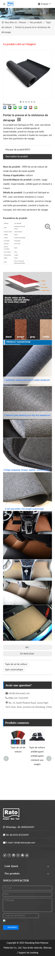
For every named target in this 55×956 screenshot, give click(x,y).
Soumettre (12, 927)
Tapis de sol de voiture (16, 664)
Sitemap (47, 948)
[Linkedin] (13, 855)
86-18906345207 (26, 827)
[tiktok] (4, 855)
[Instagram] (22, 855)
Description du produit (17, 156)
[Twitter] (18, 855)
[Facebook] (9, 855)
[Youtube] (27, 855)
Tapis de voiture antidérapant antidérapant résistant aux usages (37, 756)
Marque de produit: (15, 150)
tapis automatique (14, 669)
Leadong (34, 953)
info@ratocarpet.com (19, 693)
